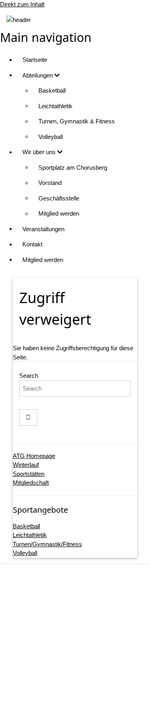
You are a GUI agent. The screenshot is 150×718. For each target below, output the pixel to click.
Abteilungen (38, 75)
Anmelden (83, 703)
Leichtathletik (55, 106)
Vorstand (50, 182)
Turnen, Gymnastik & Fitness (76, 121)
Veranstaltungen (43, 229)
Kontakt (32, 244)
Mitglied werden (58, 213)
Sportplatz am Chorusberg (72, 167)
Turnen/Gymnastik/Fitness (47, 544)
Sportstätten (28, 473)
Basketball (52, 90)
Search (28, 375)
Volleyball (50, 136)
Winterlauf (26, 464)
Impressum (83, 643)
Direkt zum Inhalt (22, 4)
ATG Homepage (34, 455)
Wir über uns (39, 152)
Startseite (34, 59)
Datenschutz (83, 658)
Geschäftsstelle (58, 198)
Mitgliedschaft (31, 482)
